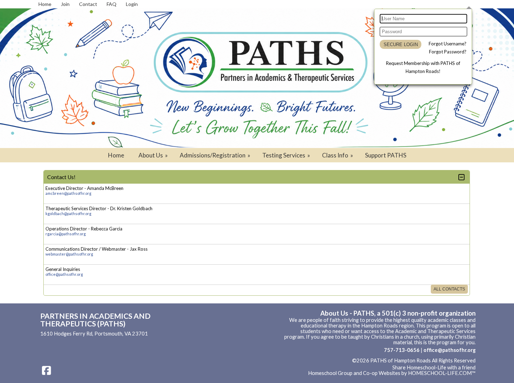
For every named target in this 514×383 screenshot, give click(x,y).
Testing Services (286, 155)
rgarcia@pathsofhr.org (65, 233)
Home (116, 155)
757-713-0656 (402, 350)
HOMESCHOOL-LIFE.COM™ (442, 373)
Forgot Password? (447, 51)
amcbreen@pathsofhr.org (68, 193)
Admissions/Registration (215, 155)
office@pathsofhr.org (64, 274)
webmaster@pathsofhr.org (69, 254)
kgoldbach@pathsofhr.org (68, 213)
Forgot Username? (447, 43)
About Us (153, 155)
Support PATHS (385, 155)
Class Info (338, 155)
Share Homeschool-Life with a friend (434, 367)
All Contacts (449, 289)
